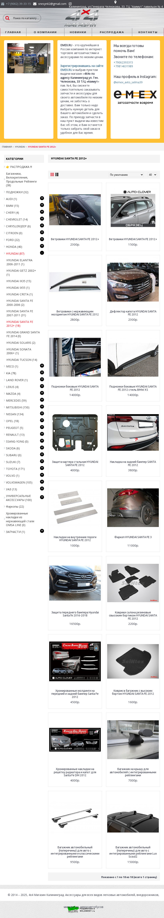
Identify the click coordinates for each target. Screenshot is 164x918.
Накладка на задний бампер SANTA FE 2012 (133, 463)
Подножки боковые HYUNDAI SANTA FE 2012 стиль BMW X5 (133, 388)
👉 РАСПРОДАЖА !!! (19, 167)
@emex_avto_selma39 (128, 82)
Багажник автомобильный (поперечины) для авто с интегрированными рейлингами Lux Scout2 (133, 852)
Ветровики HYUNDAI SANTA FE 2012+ (75, 239)
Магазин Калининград (49, 895)
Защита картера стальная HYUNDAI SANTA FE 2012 (75, 463)
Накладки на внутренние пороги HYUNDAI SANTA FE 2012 (75, 539)
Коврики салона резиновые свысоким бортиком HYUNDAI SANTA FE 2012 (133, 615)
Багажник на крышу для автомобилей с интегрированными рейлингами (133, 772)
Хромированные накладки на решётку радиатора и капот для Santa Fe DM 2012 (75, 772)
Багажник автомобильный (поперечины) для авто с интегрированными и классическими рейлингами (75, 852)
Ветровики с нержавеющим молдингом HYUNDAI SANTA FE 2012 (75, 313)
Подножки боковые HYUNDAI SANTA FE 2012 (75, 388)
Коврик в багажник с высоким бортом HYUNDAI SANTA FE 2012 (133, 692)
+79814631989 (123, 66)
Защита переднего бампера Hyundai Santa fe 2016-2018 (75, 614)
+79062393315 (123, 62)
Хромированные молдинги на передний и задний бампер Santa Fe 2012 (75, 694)
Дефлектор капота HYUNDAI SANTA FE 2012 (133, 313)
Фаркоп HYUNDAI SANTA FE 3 (133, 537)
